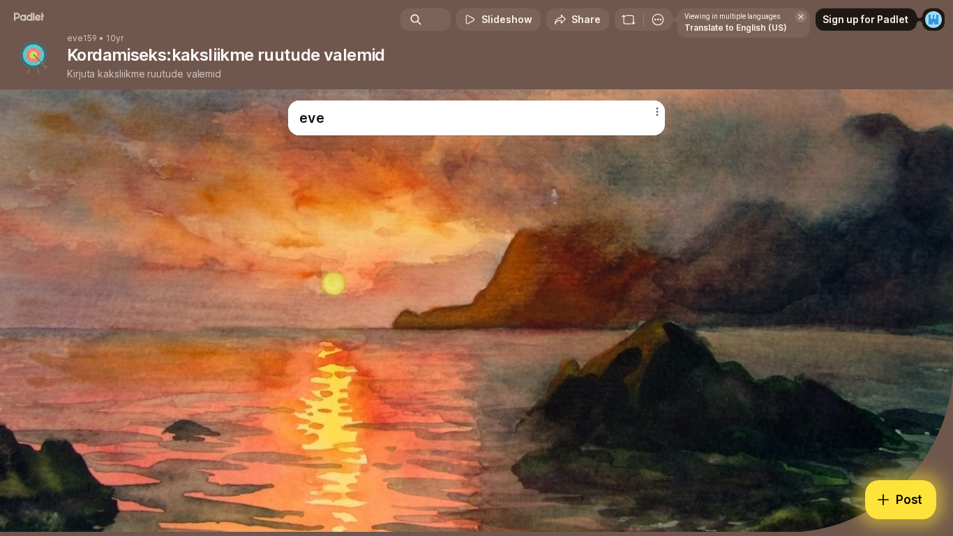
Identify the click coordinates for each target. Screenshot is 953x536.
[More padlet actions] (658, 19)
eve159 (82, 38)
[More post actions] (657, 112)
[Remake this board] (629, 19)
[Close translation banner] (800, 16)
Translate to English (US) (735, 27)
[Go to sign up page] (933, 19)
